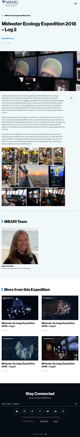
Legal (55, 421)
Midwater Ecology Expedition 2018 (17, 16)
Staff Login (44, 421)
